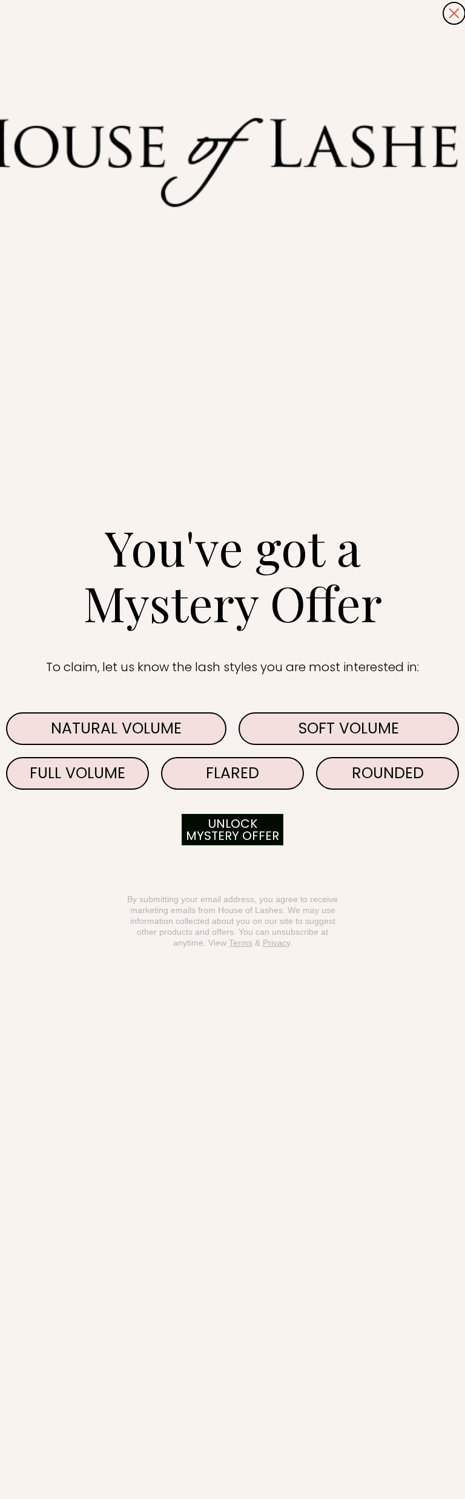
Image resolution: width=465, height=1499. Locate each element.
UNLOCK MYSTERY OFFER (232, 829)
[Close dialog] (454, 13)
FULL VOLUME (77, 773)
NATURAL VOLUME (116, 728)
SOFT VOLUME (348, 728)
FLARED (232, 773)
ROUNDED (388, 773)
